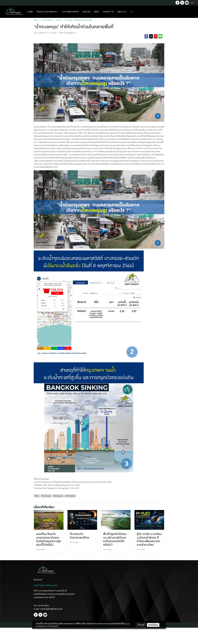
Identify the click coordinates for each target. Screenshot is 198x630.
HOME (30, 11)
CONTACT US (108, 11)
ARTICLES (86, 11)
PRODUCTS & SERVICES (46, 11)
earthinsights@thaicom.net (51, 609)
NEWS (96, 11)
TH (194, 2)
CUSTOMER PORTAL (70, 11)
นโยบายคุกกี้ (54, 626)
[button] (131, 12)
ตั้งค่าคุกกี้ (141, 625)
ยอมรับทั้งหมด (153, 625)
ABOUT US (121, 11)
